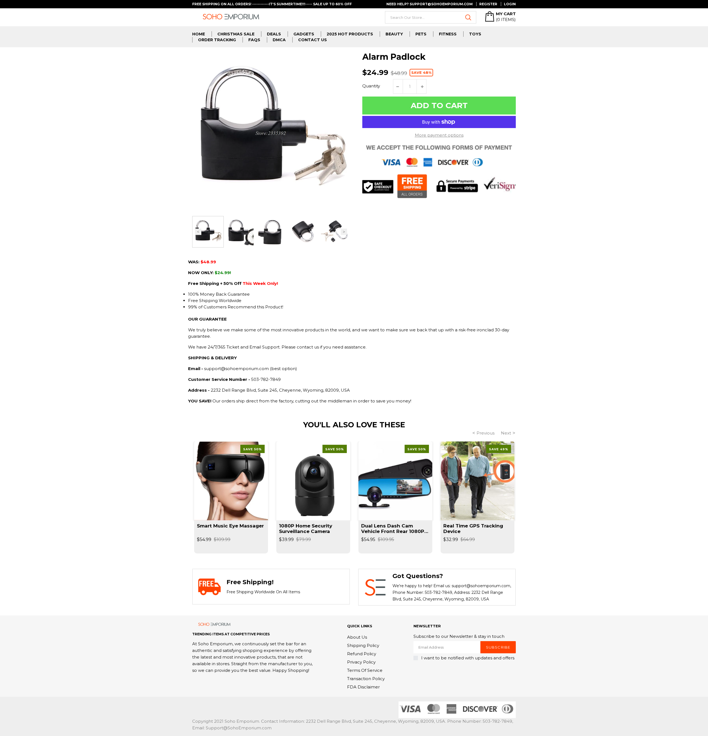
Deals (274, 34)
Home (198, 34)
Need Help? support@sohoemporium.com (429, 4)
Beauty (394, 34)
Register (488, 4)
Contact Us (312, 39)
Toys (475, 34)
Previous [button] (198, 232)
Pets (420, 34)
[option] (208, 232)
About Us (357, 637)
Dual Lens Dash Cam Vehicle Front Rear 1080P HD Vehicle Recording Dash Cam (392, 528)
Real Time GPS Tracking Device (473, 528)
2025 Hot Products (350, 34)
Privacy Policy (361, 662)
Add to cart (439, 105)
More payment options (439, 135)
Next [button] (344, 232)
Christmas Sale (235, 34)
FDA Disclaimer (363, 687)
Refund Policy (361, 653)
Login (510, 4)
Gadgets (303, 34)
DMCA (279, 39)
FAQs (254, 39)
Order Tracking (217, 39)
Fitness (448, 34)
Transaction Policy (366, 678)
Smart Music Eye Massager (230, 526)
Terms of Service (364, 670)
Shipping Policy (363, 645)
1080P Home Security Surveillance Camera (305, 528)
